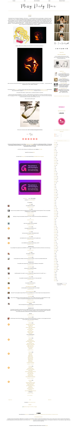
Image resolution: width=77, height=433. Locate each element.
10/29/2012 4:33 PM (30, 269)
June (54, 147)
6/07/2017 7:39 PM (30, 393)
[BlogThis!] (31, 198)
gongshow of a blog (43, 89)
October (55, 179)
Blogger (46, 425)
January (55, 142)
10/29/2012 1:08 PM (30, 244)
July (54, 166)
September (55, 163)
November (55, 144)
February (55, 152)
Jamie (30, 204)
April (54, 187)
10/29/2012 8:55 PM (30, 294)
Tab (24, 156)
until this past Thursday (44, 90)
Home (30, 399)
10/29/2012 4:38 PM (30, 274)
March (55, 150)
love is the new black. (62, 54)
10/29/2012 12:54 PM (30, 234)
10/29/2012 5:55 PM (30, 279)
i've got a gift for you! (63, 88)
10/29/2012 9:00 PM (30, 300)
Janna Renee (30, 296)
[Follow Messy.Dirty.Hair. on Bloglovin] (62, 107)
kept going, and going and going (28, 90)
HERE (34, 152)
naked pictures (64, 78)
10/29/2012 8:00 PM (30, 284)
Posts (56, 134)
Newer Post (10, 399)
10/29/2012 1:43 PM (30, 255)
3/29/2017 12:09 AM (30, 364)
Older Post (49, 399)
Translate (64, 284)
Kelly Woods (27, 414)
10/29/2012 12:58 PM (30, 239)
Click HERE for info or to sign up (39, 156)
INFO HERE (40, 149)
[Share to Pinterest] (34, 198)
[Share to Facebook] (33, 198)
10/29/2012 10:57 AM (30, 224)
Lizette (30, 231)
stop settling (64, 72)
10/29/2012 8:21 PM (30, 289)
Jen (30, 281)
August (55, 155)
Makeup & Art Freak (30, 302)
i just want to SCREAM (64, 83)
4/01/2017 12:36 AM (30, 378)
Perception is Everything (29, 144)
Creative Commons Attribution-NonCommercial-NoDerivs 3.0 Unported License (46, 414)
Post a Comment (29, 395)
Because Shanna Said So (30, 291)
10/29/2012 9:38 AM (30, 207)
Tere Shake (30, 257)
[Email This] (30, 198)
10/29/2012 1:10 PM (30, 250)
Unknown (29, 241)
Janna (23, 156)
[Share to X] (32, 198)
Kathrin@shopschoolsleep (30, 286)
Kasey (30, 209)
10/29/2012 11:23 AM (30, 229)
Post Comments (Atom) (31, 402)
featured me (16, 89)
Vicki (30, 252)
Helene (30, 236)
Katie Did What (30, 215)
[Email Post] (29, 198)
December (55, 160)
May (54, 149)
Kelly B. (30, 276)
